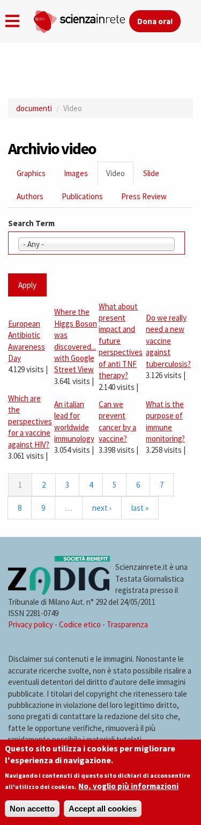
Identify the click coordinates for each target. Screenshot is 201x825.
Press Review (144, 196)
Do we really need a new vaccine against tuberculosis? (168, 341)
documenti (34, 108)
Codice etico (80, 624)
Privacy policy (30, 624)
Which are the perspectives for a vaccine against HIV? (30, 421)
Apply (27, 285)
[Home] (81, 19)
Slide (151, 173)
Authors (30, 196)
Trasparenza (127, 624)
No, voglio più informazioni (128, 786)
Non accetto (32, 808)
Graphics (31, 173)
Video (119, 176)
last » (139, 508)
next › (101, 508)
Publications (82, 196)
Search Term (31, 223)
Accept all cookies (103, 808)
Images (76, 173)
